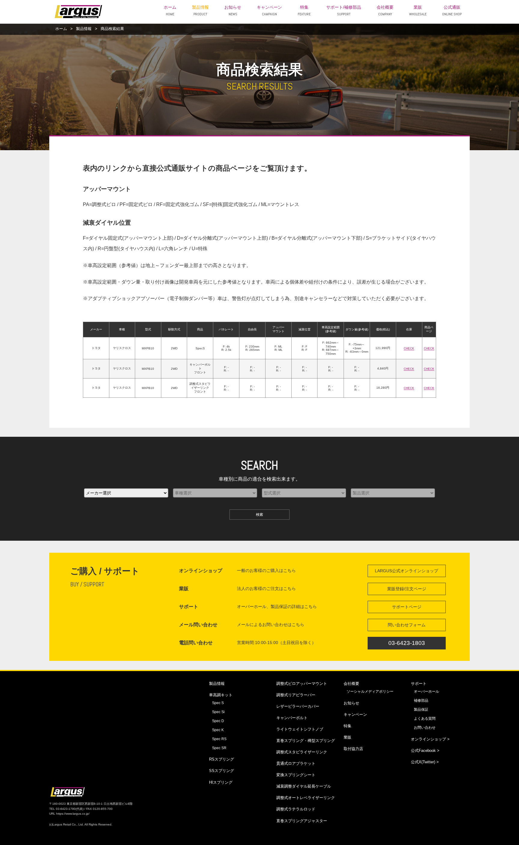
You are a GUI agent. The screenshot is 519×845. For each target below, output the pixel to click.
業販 (417, 11)
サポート (418, 683)
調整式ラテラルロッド (295, 809)
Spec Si (218, 712)
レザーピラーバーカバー (297, 706)
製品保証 (421, 709)
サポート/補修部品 (343, 11)
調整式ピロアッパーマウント (301, 683)
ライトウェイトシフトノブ (299, 729)
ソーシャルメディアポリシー (370, 691)
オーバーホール (426, 691)
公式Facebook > (425, 750)
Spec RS (219, 739)
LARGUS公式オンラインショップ (406, 570)
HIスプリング (220, 782)
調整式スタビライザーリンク (301, 752)
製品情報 (200, 11)
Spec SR (219, 748)
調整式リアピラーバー (295, 695)
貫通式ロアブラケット (295, 763)
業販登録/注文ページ (406, 588)
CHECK (409, 348)
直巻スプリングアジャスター (301, 821)
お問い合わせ (425, 727)
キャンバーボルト (292, 718)
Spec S (218, 703)
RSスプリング (221, 759)
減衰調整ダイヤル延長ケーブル (303, 786)
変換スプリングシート (295, 775)
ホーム (170, 11)
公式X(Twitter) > (425, 762)
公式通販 (452, 11)
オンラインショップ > (430, 739)
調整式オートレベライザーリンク (305, 797)
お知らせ (232, 11)
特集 (304, 11)
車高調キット (220, 695)
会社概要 (385, 11)
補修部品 (421, 700)
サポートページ (406, 606)
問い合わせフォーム (407, 624)
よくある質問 (425, 718)
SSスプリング (221, 770)
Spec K (218, 730)
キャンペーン (269, 11)
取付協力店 (353, 748)
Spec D (218, 721)
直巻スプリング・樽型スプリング (305, 740)
